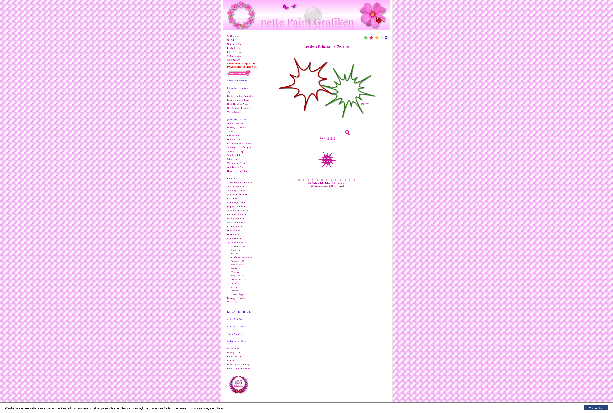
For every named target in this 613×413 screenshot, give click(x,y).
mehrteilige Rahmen (237, 202)
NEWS (230, 40)
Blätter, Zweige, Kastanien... (241, 95)
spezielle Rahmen (236, 242)
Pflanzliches (233, 135)
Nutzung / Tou (234, 44)
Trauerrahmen (234, 302)
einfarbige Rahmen (236, 190)
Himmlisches (233, 139)
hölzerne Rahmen (236, 222)
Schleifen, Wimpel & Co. (239, 151)
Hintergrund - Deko (237, 171)
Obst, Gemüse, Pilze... (238, 103)
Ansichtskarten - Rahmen (239, 182)
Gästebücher (233, 59)
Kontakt (231, 360)
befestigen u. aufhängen (239, 147)
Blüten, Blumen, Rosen (238, 99)
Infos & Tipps (234, 52)
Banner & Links (235, 356)
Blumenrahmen (234, 226)
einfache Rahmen (236, 186)
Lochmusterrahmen (236, 214)
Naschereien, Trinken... (238, 107)
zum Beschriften (235, 167)
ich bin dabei (233, 348)
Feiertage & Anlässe (237, 127)
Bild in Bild (233, 198)
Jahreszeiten (233, 159)
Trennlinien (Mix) (236, 163)
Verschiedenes (234, 111)
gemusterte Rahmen (237, 194)
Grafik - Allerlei (235, 123)
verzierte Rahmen (236, 218)
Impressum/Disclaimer (238, 368)
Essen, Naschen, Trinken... (240, 143)
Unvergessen (233, 352)
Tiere (229, 91)
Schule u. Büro (234, 155)
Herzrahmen (233, 234)
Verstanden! (596, 408)
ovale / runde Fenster (237, 210)
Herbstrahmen (234, 230)
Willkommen (233, 36)
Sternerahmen (234, 238)
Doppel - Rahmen (236, 206)
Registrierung (234, 48)
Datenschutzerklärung (238, 364)
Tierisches (232, 131)
